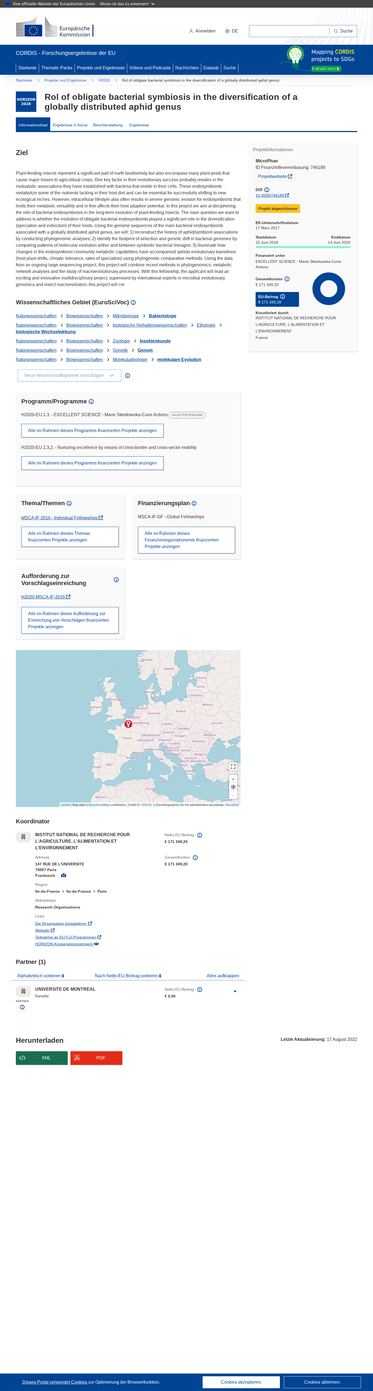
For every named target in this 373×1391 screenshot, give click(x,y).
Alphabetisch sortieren (39, 975)
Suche (229, 67)
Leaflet (65, 804)
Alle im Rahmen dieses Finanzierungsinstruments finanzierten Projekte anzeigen (182, 540)
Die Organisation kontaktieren (83, 923)
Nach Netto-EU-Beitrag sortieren (127, 975)
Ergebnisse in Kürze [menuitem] (70, 125)
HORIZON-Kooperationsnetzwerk (86, 944)
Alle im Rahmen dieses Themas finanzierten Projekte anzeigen (59, 536)
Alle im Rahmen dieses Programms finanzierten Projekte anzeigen (92, 430)
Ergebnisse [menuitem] (139, 125)
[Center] (233, 787)
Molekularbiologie (130, 359)
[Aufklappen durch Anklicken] (235, 991)
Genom (145, 350)
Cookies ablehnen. (322, 1382)
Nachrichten (187, 67)
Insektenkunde (155, 341)
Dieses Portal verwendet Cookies (55, 1382)
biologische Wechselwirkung (46, 331)
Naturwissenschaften (36, 316)
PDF (100, 1058)
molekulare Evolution (179, 359)
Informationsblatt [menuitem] (33, 125)
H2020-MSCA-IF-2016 (45, 597)
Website (64, 930)
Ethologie (206, 325)
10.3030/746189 (270, 195)
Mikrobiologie (126, 316)
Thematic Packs (56, 67)
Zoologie (121, 341)
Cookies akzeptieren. (241, 1382)
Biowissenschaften (84, 316)
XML (46, 1058)
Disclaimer (232, 804)
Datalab (211, 67)
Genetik (120, 350)
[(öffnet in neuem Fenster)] (60, 27)
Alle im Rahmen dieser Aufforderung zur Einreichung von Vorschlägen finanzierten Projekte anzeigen (68, 620)
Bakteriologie (162, 316)
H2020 (104, 80)
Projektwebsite (276, 176)
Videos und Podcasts (150, 67)
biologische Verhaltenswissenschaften (150, 325)
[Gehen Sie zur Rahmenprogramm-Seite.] (26, 101)
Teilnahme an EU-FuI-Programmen (88, 937)
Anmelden (205, 31)
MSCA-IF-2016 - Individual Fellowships (60, 518)
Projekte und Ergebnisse (101, 67)
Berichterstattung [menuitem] (108, 125)
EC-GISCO (144, 804)
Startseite (27, 67)
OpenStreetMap (98, 804)
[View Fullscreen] (233, 766)
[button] (231, 31)
